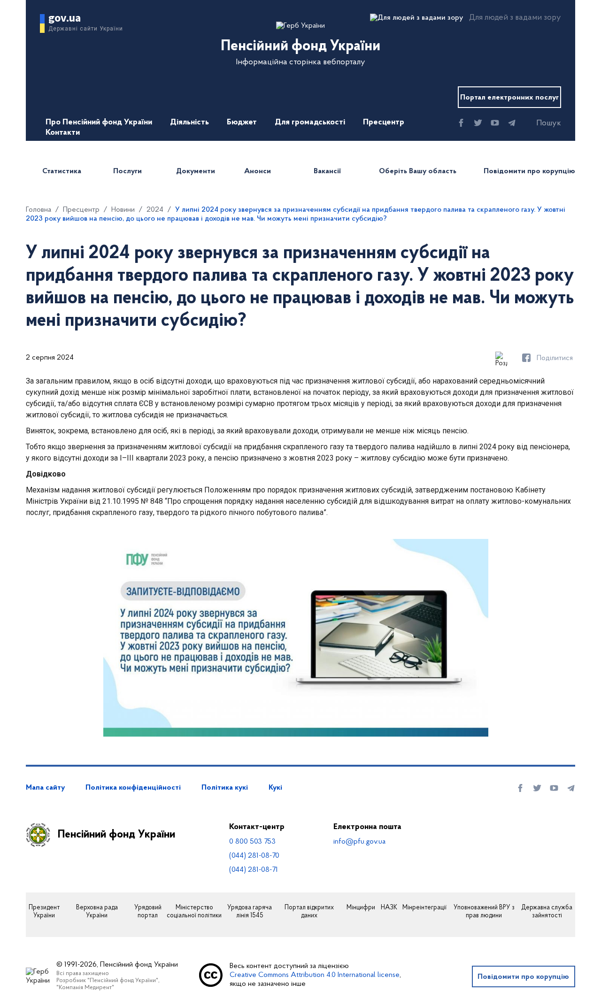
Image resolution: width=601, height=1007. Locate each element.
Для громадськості (310, 122)
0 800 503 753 (252, 842)
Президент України (44, 912)
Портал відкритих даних (309, 912)
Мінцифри (361, 908)
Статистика (61, 171)
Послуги (127, 171)
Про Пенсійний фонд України (99, 122)
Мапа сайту (45, 788)
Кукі (275, 788)
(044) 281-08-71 (253, 870)
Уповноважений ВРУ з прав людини (484, 912)
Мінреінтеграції (424, 908)
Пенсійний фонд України (116, 834)
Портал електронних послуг (509, 97)
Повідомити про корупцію (529, 171)
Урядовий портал (148, 912)
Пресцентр (383, 122)
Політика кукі (224, 788)
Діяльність (189, 122)
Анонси (257, 171)
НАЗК (389, 908)
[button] (540, 123)
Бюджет (242, 122)
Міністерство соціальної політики (194, 912)
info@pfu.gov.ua (359, 842)
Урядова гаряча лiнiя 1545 (249, 912)
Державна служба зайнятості (546, 912)
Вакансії (327, 171)
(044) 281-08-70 (254, 856)
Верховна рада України (97, 912)
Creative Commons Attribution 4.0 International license (315, 975)
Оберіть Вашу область (417, 171)
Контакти (63, 133)
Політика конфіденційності (133, 788)
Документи (195, 171)
